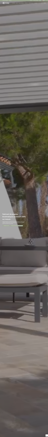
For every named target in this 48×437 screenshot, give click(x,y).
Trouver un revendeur (35, 0)
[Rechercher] (45, 3)
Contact (40, 0)
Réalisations (10, 0)
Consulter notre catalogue (5, 0)
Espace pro (31, 0)
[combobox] (42, 3)
